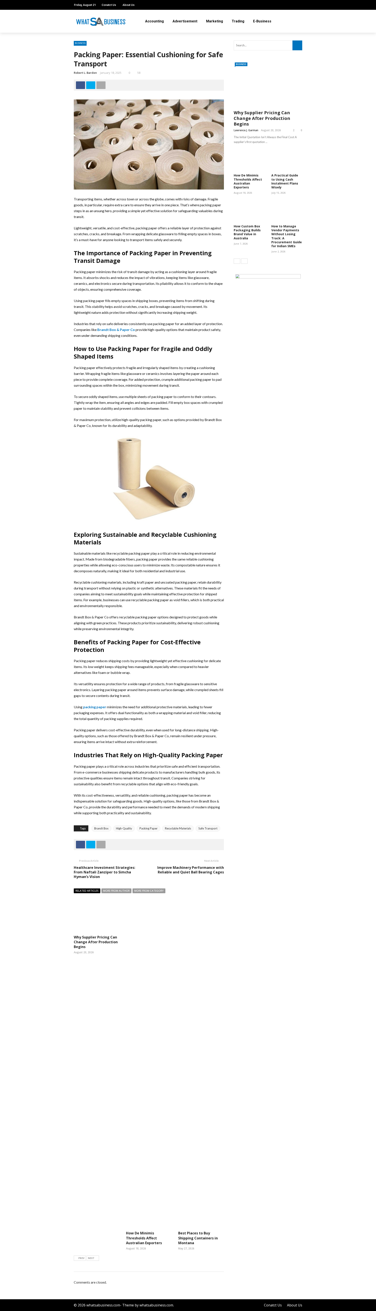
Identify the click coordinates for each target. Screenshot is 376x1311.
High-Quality (124, 828)
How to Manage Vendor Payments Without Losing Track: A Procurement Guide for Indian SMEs (286, 236)
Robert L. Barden (85, 73)
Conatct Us (109, 5)
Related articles (87, 891)
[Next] (244, 261)
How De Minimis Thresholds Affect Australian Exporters (144, 1238)
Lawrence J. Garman (246, 130)
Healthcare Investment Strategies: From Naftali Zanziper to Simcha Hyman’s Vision (104, 872)
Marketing (214, 21)
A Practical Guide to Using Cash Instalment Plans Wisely (284, 181)
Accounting (154, 21)
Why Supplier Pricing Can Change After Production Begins (96, 942)
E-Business (262, 21)
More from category (149, 891)
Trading (238, 21)
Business (80, 43)
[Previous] (237, 261)
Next (91, 1258)
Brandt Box (101, 828)
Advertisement (185, 21)
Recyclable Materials (178, 828)
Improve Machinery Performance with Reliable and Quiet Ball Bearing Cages (190, 870)
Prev (81, 1258)
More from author (116, 891)
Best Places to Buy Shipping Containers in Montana (198, 1238)
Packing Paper (148, 828)
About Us (128, 5)
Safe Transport (207, 828)
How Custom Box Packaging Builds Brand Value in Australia (247, 232)
